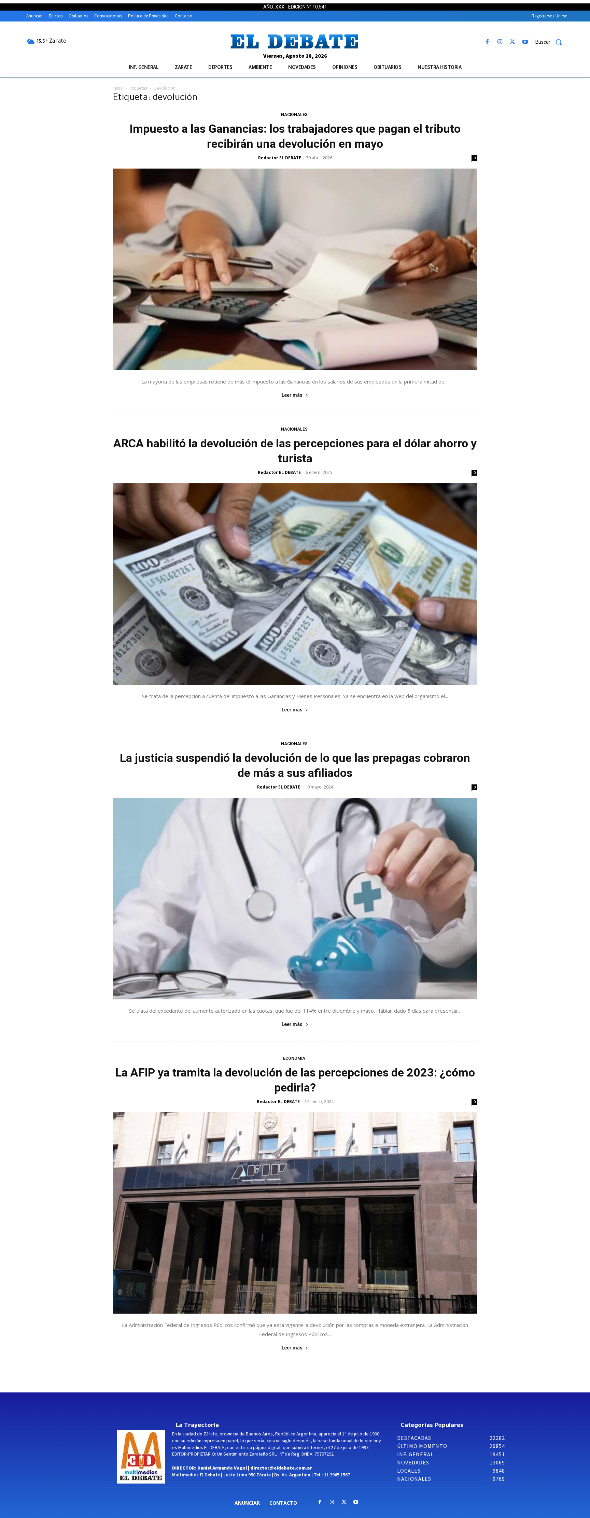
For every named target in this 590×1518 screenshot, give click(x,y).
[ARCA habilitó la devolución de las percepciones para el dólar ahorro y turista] (295, 584)
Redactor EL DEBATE (279, 158)
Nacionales (294, 114)
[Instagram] (499, 42)
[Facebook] (487, 42)
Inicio (118, 88)
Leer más (292, 395)
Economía (294, 1058)
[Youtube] (525, 42)
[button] (551, 42)
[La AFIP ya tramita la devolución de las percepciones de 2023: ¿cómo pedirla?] (295, 1213)
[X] (512, 42)
